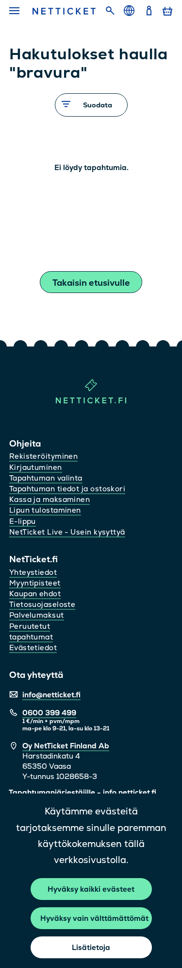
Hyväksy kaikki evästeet (91, 889)
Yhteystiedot (33, 572)
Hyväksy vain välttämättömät (94, 918)
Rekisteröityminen (43, 456)
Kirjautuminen (35, 467)
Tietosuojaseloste (42, 604)
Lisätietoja (91, 947)
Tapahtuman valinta (46, 478)
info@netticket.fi (51, 694)
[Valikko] (15, 11)
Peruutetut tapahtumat (31, 631)
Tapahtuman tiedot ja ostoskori (67, 488)
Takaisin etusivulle (91, 282)
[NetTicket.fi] (91, 401)
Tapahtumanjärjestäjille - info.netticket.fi (82, 792)
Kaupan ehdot (35, 593)
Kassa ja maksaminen (49, 499)
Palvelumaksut (36, 615)
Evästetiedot (33, 647)
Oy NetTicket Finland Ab (65, 745)
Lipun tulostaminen (45, 510)
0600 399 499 (49, 712)
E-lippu (22, 521)
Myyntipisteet (35, 583)
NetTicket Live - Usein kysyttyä (67, 531)
